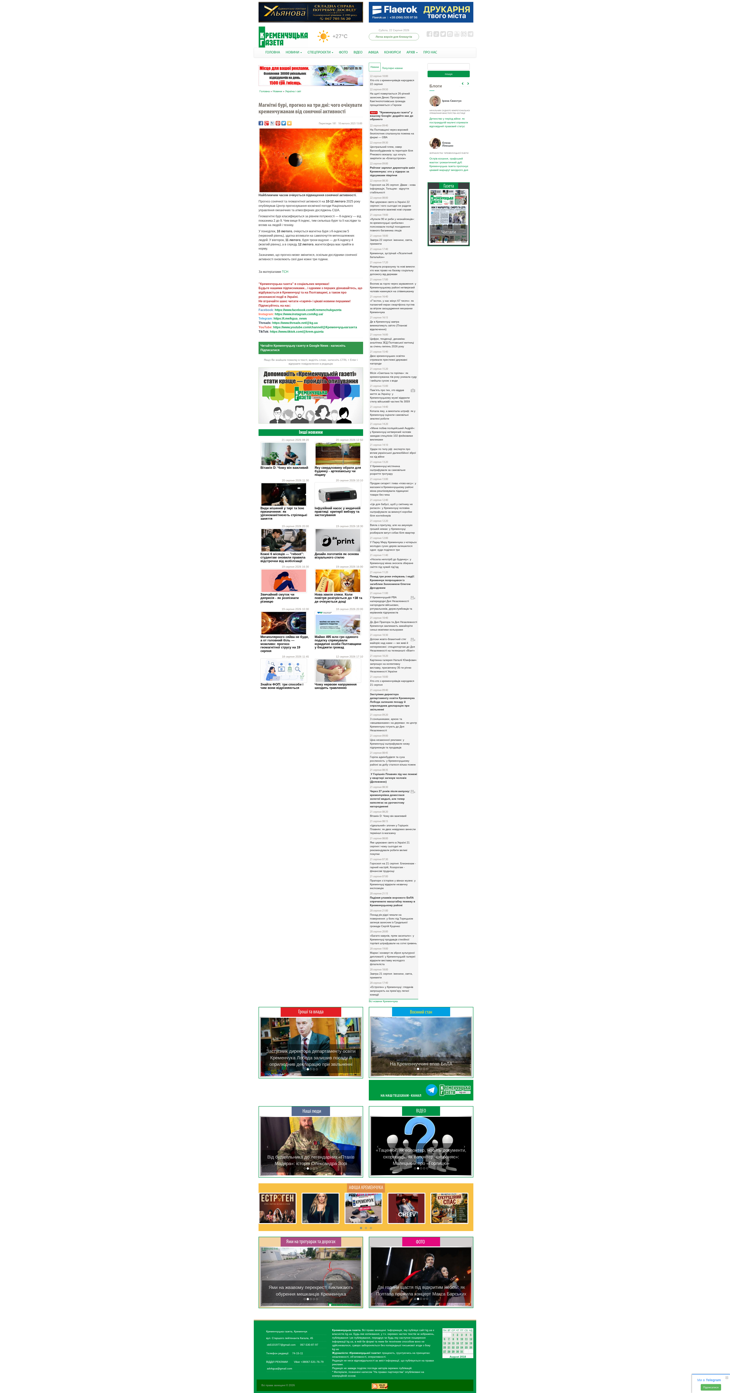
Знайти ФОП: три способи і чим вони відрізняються (281, 686)
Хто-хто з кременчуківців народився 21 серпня (392, 682)
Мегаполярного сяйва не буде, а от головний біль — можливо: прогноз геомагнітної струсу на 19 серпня (284, 644)
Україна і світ (293, 91)
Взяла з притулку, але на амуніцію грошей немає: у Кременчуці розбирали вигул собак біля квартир (392, 529)
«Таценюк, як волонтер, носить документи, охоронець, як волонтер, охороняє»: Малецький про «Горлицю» (421, 1157)
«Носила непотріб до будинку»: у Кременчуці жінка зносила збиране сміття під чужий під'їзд (391, 563)
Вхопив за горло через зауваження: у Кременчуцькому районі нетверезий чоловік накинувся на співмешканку (393, 287)
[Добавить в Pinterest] (278, 123)
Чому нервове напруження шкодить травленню (336, 686)
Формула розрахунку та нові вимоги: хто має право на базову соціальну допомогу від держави (392, 270)
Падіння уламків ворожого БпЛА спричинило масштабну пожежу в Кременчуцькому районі (392, 901)
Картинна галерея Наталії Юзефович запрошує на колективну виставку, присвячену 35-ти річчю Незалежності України (393, 665)
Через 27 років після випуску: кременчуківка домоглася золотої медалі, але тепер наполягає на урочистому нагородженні (390, 799)
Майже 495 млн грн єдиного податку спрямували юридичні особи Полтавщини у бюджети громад (338, 642)
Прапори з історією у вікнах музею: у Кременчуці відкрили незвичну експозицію (393, 884)
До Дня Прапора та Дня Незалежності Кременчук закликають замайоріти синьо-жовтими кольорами (393, 625)
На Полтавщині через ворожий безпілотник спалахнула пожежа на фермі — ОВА (392, 133)
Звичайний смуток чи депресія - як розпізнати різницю (279, 598)
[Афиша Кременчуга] (366, 1187)
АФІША (373, 52)
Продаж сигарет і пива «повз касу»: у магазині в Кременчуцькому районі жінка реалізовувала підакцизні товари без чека (393, 489)
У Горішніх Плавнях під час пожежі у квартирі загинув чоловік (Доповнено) (393, 778)
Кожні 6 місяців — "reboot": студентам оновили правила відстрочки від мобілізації (282, 557)
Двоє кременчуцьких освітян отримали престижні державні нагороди (388, 359)
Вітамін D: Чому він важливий (284, 468)
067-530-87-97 (308, 1344)
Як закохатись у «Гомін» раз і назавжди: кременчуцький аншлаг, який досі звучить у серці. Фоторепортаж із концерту (421, 1287)
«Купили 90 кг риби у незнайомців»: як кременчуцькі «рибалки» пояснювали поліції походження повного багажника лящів (392, 224)
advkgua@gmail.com (279, 1368)
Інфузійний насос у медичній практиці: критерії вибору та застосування (337, 511)
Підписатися (711, 1387)
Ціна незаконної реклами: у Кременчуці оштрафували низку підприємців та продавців (390, 743)
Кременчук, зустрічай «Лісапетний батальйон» (391, 255)
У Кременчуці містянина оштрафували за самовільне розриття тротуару (387, 470)
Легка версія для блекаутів (394, 36)
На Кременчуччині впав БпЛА (421, 1063)
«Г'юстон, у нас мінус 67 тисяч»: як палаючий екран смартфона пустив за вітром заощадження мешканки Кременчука (392, 306)
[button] (267, 1047)
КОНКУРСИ (392, 52)
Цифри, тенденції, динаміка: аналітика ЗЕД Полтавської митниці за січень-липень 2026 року (392, 342)
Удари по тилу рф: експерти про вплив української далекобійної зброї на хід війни (393, 452)
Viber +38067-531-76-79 (308, 1361)
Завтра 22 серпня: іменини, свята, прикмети (391, 241)
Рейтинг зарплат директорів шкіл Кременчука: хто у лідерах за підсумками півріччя (392, 171)
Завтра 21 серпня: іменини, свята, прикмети (391, 975)
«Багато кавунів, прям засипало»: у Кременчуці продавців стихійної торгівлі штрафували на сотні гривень (393, 939)
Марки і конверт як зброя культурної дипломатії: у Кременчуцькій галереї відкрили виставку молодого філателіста (392, 958)
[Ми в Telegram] (421, 1090)
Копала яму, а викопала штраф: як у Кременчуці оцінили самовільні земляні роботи (392, 414)
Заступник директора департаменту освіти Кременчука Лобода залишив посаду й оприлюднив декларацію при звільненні (392, 702)
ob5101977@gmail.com (281, 1344)
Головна (264, 91)
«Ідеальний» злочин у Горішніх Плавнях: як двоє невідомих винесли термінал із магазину (393, 829)
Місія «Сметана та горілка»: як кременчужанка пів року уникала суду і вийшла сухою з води (393, 376)
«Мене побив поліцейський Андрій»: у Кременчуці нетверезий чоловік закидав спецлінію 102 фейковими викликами (392, 434)
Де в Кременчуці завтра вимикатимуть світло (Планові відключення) (388, 325)
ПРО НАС (430, 52)
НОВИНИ (293, 52)
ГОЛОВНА (272, 52)
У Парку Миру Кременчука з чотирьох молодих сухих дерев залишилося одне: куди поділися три (393, 546)
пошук (448, 73)
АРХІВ (411, 52)
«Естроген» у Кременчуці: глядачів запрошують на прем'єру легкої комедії (391, 990)
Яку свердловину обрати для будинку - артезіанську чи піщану (338, 471)
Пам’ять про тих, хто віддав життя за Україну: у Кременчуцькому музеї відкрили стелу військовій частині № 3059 (390, 396)
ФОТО (343, 52)
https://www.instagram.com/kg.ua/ (299, 314)
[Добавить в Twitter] (283, 123)
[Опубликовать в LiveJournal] (272, 123)
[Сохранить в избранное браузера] (289, 123)
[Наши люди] (311, 1111)
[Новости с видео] (421, 1110)
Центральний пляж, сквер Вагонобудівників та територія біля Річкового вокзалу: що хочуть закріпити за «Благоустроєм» (391, 152)
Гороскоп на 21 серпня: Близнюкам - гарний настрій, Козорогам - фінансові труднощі (393, 867)
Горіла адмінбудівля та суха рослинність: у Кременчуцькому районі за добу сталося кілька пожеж (393, 760)
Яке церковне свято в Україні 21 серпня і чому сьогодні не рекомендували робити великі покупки (390, 848)
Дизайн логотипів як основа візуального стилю (337, 555)
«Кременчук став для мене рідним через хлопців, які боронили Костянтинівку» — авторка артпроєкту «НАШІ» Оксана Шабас (310, 1157)
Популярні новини (392, 68)
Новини (277, 91)
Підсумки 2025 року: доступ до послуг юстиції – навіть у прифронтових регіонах (448, 162)
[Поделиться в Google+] (266, 123)
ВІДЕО (358, 52)
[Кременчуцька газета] (283, 37)
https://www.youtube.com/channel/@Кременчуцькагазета (315, 327)
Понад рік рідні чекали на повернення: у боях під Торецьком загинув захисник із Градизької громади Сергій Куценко (391, 920)
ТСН (285, 271)
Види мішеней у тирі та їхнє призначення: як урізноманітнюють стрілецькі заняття (283, 513)
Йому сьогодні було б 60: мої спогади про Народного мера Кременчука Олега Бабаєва (447, 120)
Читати (448, 228)
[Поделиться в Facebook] (261, 123)
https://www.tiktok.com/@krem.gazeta (297, 331)
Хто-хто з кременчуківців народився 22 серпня (392, 82)
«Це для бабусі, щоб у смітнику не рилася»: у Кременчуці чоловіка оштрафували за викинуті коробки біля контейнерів (391, 510)
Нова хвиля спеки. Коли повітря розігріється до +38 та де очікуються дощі (338, 598)
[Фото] (421, 1241)
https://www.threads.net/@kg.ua (295, 322)
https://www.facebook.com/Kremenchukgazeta (308, 310)
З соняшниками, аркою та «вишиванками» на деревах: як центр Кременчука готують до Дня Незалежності (393, 724)
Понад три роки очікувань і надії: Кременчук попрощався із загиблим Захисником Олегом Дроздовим (392, 582)
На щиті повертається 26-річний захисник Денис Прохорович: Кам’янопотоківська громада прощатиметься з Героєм (390, 99)
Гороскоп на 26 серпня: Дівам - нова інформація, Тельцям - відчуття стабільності (393, 188)
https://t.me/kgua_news (290, 318)
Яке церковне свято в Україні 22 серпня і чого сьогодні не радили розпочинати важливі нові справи (390, 205)
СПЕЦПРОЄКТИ (319, 52)
